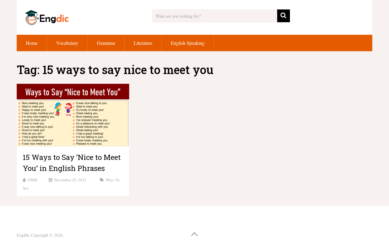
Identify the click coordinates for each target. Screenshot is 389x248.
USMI (32, 179)
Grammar (106, 43)
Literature (143, 43)
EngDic (23, 235)
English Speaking (188, 43)
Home (32, 43)
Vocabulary (67, 43)
